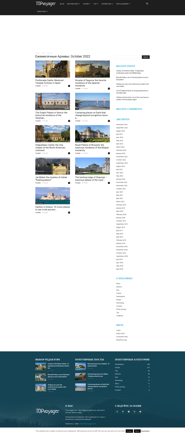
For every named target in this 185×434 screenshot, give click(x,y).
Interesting (106, 4)
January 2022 (120, 179)
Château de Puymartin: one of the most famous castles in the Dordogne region (132, 98)
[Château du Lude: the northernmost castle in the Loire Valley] (40, 387)
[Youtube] (140, 412)
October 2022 (121, 160)
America (38, 141)
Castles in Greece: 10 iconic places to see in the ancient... (52, 208)
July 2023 (119, 134)
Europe (118, 300)
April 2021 (119, 198)
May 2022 (119, 176)
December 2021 (121, 182)
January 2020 (120, 218)
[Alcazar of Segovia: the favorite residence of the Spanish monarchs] (92, 69)
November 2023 (122, 124)
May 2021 (119, 195)
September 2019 (122, 224)
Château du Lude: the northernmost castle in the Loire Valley (132, 85)
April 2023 (119, 144)
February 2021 (121, 205)
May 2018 (119, 266)
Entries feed (120, 333)
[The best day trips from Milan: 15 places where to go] (80, 376)
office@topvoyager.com (87, 424)
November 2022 (122, 157)
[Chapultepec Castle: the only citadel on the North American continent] (52, 133)
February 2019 (121, 240)
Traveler (38, 86)
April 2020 (119, 211)
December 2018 (121, 246)
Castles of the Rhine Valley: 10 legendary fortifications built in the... (58, 366)
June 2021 (119, 192)
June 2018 (119, 263)
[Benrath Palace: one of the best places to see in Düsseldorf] (40, 377)
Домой (37, 53)
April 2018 (119, 269)
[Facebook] (117, 412)
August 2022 (120, 166)
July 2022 (119, 169)
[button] (147, 4)
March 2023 (120, 147)
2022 (43, 53)
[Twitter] (134, 412)
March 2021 (120, 202)
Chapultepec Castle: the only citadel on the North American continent (50, 148)
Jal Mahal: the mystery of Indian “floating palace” (51, 178)
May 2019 (119, 234)
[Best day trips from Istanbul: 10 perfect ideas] (80, 366)
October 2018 (121, 253)
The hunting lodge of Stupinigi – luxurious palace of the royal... (91, 178)
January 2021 (120, 208)
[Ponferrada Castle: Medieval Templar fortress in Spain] (52, 69)
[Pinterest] (123, 412)
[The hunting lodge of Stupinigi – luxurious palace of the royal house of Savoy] (92, 166)
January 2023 (120, 153)
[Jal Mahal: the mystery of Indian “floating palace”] (52, 166)
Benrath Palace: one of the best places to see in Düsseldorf (132, 79)
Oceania (119, 306)
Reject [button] (137, 431)
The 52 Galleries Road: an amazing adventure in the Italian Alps (132, 92)
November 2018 (122, 250)
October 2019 (121, 221)
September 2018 (122, 256)
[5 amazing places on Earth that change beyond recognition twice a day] (92, 101)
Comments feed (122, 337)
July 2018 (119, 259)
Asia (37, 173)
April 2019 (119, 237)
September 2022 (122, 163)
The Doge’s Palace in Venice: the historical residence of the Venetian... (51, 115)
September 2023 (122, 128)
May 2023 (119, 140)
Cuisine (86, 4)
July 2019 (119, 230)
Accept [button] (129, 431)
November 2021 (122, 185)
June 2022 (119, 173)
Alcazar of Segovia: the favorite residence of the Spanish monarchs (90, 83)
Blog (62, 4)
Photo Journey (122, 4)
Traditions (41, 11)
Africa (118, 284)
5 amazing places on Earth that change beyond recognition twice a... (91, 115)
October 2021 (121, 189)
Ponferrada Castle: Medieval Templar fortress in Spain (49, 81)
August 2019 (120, 227)
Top (95, 4)
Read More (145, 431)
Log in (118, 330)
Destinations (72, 4)
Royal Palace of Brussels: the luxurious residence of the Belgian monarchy (92, 148)
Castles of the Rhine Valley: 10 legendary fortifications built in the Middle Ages (130, 72)
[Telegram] (129, 412)
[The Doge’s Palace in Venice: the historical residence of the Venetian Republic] (52, 101)
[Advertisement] (92, 31)
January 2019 (120, 243)
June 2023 (119, 137)
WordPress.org (121, 340)
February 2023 (121, 150)
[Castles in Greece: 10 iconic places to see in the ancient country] (52, 195)
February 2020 (121, 214)
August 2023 (120, 131)
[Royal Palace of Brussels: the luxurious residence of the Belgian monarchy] (92, 133)
